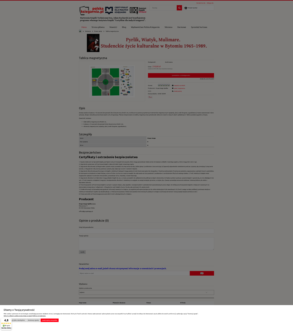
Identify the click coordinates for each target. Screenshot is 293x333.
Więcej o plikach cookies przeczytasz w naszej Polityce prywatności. (25, 316)
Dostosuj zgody (33, 320)
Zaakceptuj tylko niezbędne (15, 320)
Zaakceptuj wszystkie (49, 320)
